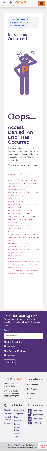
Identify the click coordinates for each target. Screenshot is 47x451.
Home (12, 19)
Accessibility (19, 410)
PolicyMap (37, 423)
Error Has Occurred (18, 25)
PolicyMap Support (18, 22)
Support (17, 433)
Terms (16, 437)
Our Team (8, 414)
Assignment (19, 414)
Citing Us (17, 420)
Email (6, 330)
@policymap (38, 415)
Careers (7, 423)
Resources (22, 19)
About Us (7, 410)
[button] (41, 3)
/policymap (37, 411)
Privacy (17, 424)
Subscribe (11, 346)
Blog (16, 417)
